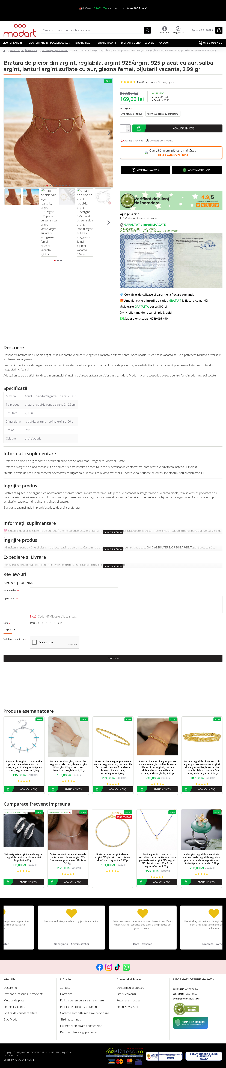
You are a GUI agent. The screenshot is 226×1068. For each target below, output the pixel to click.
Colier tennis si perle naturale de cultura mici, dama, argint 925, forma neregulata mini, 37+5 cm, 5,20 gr (68, 859)
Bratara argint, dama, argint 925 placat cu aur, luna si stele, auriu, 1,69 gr (68, 764)
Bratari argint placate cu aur (55, 50)
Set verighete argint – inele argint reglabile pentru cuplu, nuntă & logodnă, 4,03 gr (24, 857)
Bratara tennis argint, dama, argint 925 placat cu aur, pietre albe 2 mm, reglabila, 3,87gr (24, 764)
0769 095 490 (159, 319)
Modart (164, 97)
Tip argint (125, 108)
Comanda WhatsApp (199, 169)
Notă (6, 622)
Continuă (113, 658)
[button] (7, 132)
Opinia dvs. (10, 598)
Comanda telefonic (148, 169)
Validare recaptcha (14, 639)
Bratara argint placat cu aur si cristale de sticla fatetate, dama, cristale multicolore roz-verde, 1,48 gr (157, 766)
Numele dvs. (10, 590)
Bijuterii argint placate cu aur (23, 50)
